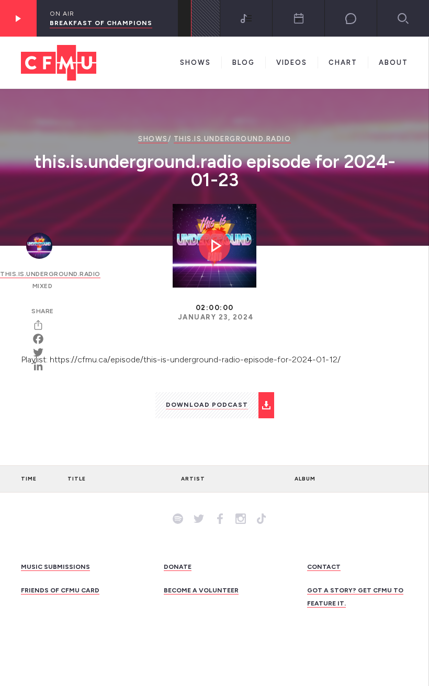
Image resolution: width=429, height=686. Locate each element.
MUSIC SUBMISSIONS (55, 566)
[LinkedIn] (41, 366)
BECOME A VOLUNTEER (201, 590)
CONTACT (324, 566)
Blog (243, 62)
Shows (195, 62)
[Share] (41, 325)
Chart (343, 62)
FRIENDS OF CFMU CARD (60, 590)
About (393, 62)
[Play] (18, 18)
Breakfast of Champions (101, 23)
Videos (291, 62)
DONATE (177, 566)
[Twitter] (41, 352)
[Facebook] (41, 339)
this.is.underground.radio (232, 139)
